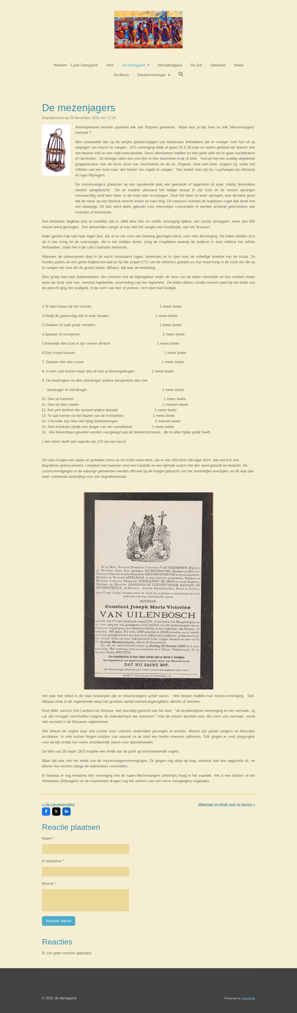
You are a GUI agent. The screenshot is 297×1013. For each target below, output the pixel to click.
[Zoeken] (181, 74)
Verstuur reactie (59, 921)
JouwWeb (248, 998)
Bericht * (49, 884)
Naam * (48, 838)
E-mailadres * (53, 861)
